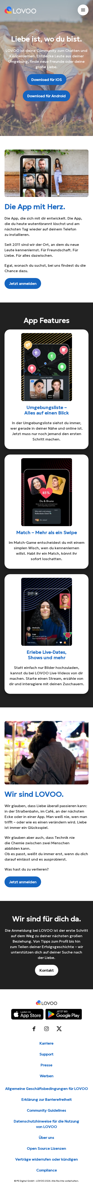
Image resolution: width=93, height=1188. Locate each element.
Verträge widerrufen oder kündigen (46, 1159)
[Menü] (83, 10)
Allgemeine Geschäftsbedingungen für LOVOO (46, 1088)
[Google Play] (63, 1014)
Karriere (46, 1043)
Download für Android (46, 96)
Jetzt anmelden (23, 283)
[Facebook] (33, 1028)
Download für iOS (46, 79)
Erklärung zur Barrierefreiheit (46, 1099)
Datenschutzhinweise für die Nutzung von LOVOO (46, 1124)
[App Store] (27, 1014)
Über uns (46, 1137)
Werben (46, 1076)
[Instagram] (46, 1028)
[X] (59, 1028)
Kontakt (47, 970)
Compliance (46, 1170)
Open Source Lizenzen (46, 1148)
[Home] (20, 10)
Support (46, 1054)
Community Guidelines (46, 1110)
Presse (46, 1065)
